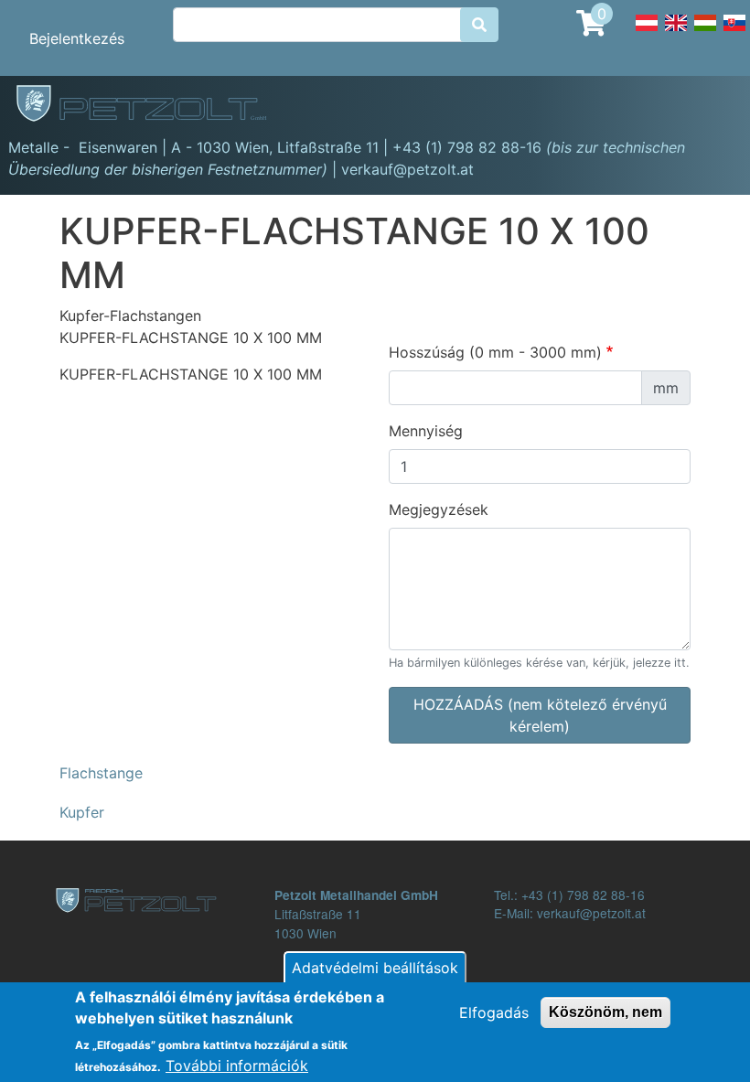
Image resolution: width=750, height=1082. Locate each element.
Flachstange (101, 773)
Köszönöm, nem (605, 1012)
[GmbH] (152, 105)
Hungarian (705, 33)
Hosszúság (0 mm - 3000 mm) (495, 352)
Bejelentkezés (76, 38)
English (676, 33)
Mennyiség (426, 431)
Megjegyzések (438, 509)
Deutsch (647, 33)
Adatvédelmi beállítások (375, 968)
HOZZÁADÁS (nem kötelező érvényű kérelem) (540, 715)
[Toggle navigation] (709, 106)
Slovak (734, 33)
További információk (237, 1065)
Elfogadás (494, 1012)
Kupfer (81, 812)
